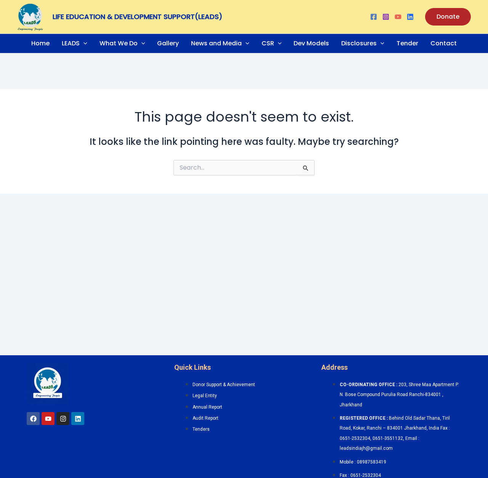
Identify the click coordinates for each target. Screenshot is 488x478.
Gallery (168, 43)
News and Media (216, 43)
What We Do (119, 43)
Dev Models (311, 43)
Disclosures (359, 43)
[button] (448, 17)
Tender (407, 43)
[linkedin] (410, 16)
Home (40, 43)
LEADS (71, 43)
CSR (268, 43)
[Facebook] (373, 16)
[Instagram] (385, 16)
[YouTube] (398, 16)
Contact (443, 43)
